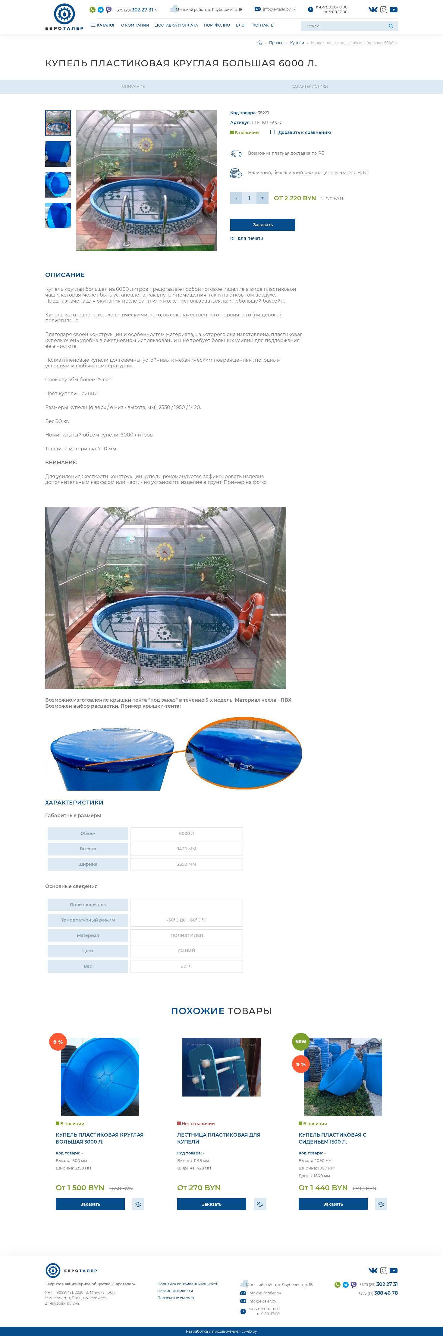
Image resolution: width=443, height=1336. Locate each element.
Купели (297, 42)
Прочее (276, 42)
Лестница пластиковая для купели (219, 1138)
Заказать (263, 224)
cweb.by (249, 1331)
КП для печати (246, 238)
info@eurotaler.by (265, 1293)
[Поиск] (392, 26)
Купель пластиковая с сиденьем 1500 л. (332, 1138)
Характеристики (310, 86)
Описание (133, 86)
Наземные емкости (175, 1291)
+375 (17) (378, 1293)
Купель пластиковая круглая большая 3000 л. (100, 1138)
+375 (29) (134, 10)
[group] (146, 180)
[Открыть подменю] (93, 25)
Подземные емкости (176, 1298)
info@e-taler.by (277, 9)
